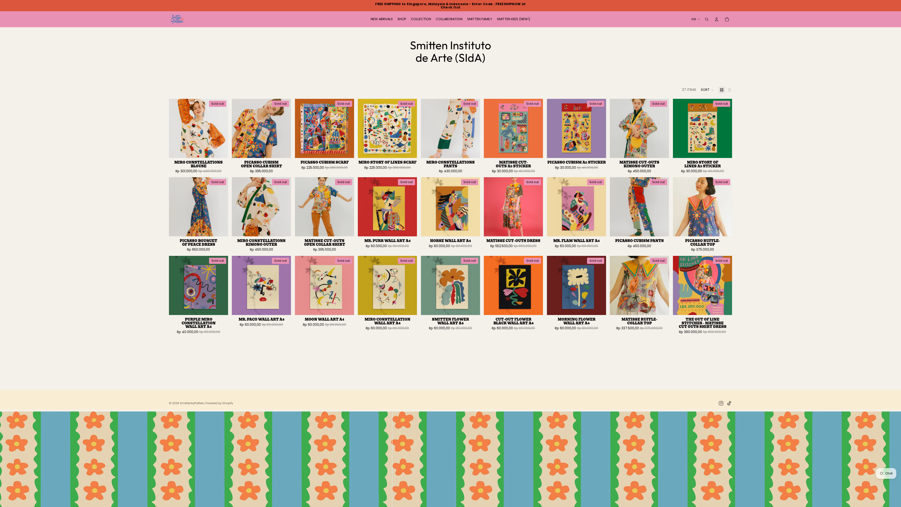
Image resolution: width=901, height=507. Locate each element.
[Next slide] (221, 128)
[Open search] (707, 19)
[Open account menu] (716, 19)
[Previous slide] (176, 128)
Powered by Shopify (219, 403)
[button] (707, 90)
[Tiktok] (729, 403)
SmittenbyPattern (192, 403)
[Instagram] (721, 403)
